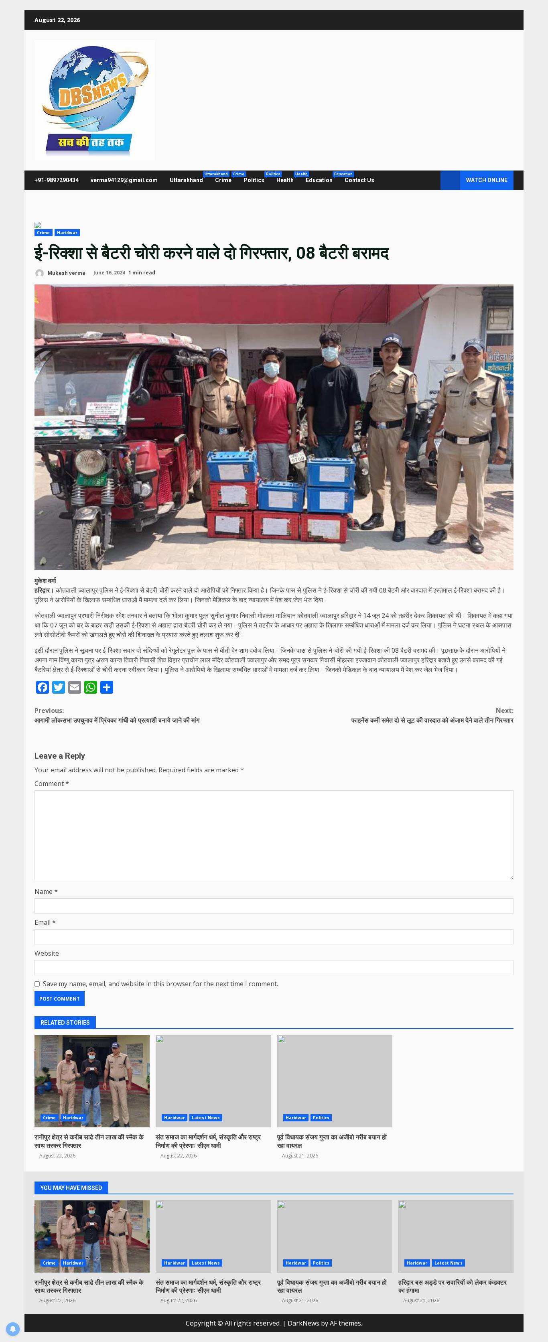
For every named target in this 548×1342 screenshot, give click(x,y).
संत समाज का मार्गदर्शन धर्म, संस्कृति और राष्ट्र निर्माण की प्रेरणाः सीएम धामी (213, 1081)
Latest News (206, 1118)
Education (322, 177)
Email (45, 922)
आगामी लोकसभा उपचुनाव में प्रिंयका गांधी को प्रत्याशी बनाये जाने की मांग (117, 715)
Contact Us (359, 180)
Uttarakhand (189, 177)
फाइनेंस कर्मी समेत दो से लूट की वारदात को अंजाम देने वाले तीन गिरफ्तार (432, 715)
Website (47, 953)
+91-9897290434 (57, 180)
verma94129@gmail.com (124, 180)
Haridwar (67, 233)
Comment (52, 783)
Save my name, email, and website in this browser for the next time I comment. (160, 983)
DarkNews (303, 1323)
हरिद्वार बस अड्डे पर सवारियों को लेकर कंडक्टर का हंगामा (455, 1236)
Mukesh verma (66, 272)
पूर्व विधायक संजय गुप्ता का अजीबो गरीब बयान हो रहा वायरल (334, 1081)
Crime (226, 177)
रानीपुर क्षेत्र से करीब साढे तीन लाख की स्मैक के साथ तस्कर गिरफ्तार (92, 1081)
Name (46, 891)
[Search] (430, 180)
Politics (257, 177)
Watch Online (486, 180)
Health (288, 177)
